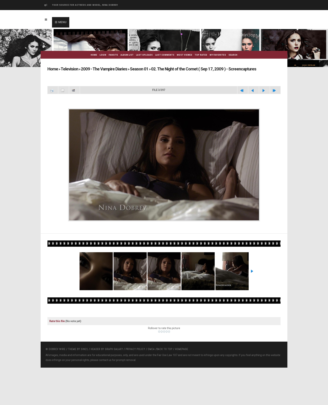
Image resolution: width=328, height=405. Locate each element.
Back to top (164, 347)
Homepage (181, 347)
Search (233, 55)
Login (103, 55)
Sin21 (84, 347)
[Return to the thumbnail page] (52, 89)
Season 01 (123, 69)
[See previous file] (253, 89)
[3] (164, 330)
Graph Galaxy (114, 347)
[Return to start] (242, 89)
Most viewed (184, 55)
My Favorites (218, 55)
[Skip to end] (275, 89)
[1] (159, 330)
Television (66, 69)
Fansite (113, 55)
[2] (161, 330)
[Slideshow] (74, 89)
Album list (127, 55)
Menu (62, 22)
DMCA (151, 347)
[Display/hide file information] (63, 89)
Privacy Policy (135, 347)
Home (94, 55)
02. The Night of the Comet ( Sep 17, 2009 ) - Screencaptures (175, 69)
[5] (169, 330)
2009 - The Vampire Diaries (94, 69)
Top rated (201, 55)
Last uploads (144, 55)
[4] (166, 330)
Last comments (164, 55)
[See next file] (264, 89)
